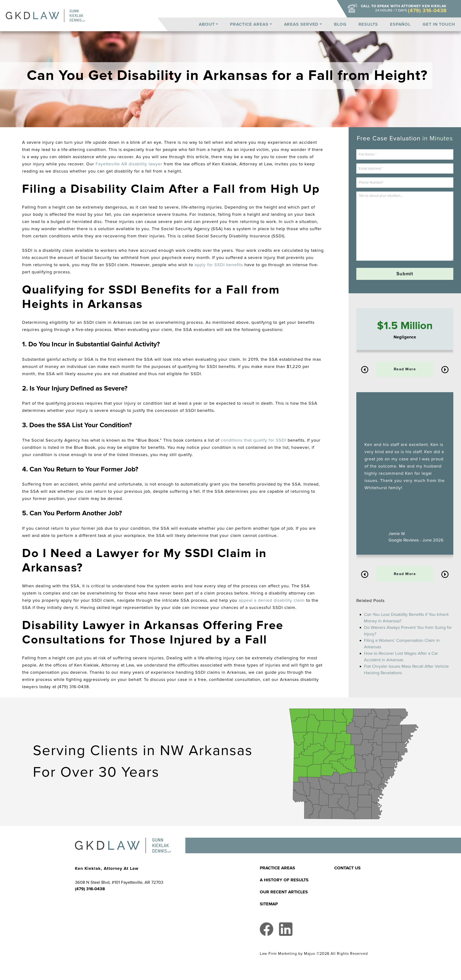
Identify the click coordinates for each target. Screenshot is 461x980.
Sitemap (269, 904)
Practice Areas (249, 24)
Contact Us (347, 868)
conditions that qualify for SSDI (253, 440)
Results (368, 24)
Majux (309, 953)
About (207, 24)
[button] (364, 369)
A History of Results (284, 880)
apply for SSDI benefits (218, 264)
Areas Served (301, 24)
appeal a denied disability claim (272, 600)
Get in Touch (439, 24)
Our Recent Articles (284, 892)
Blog (340, 24)
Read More (405, 369)
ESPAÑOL (400, 24)
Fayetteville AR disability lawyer (129, 164)
